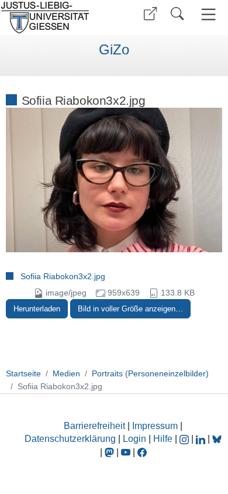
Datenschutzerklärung (70, 439)
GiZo (114, 49)
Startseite (23, 373)
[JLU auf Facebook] (142, 452)
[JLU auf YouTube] (125, 452)
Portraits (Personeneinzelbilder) (150, 373)
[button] (150, 14)
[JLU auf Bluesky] (217, 439)
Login (135, 439)
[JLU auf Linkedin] (202, 439)
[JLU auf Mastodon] (110, 452)
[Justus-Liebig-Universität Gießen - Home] (55, 17)
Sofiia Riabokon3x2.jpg (62, 276)
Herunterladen (36, 308)
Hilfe (162, 439)
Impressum (155, 426)
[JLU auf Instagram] (185, 439)
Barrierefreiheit (94, 426)
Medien (66, 373)
